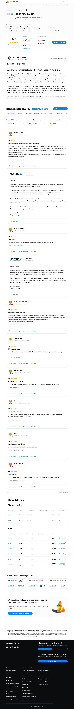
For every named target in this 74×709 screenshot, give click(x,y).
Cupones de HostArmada (44, 676)
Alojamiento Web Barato (28, 681)
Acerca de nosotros (11, 670)
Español (54, 123)
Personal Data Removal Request (12, 692)
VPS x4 (9, 553)
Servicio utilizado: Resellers (15, 357)
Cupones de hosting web (44, 670)
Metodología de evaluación (49, 4)
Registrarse (45, 648)
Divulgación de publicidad (62, 4)
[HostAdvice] (12, 2)
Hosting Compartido (27, 678)
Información (9, 689)
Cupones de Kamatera (43, 673)
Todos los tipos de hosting (28, 670)
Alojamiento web (26, 673)
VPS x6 (9, 559)
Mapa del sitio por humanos (10, 676)
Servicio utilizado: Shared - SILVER (16, 159)
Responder (13, 166)
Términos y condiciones (12, 699)
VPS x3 (9, 548)
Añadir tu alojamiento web (12, 683)
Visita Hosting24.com (59, 42)
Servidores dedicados (27, 693)
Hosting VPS (25, 684)
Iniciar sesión (60, 648)
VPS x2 (9, 543)
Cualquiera (11, 123)
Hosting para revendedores (29, 696)
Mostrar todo (26, 48)
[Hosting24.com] (9, 14)
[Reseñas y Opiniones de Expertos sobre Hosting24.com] (50, 30)
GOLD (9, 520)
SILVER (9, 515)
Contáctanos (9, 673)
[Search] (64, 2)
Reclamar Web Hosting (12, 686)
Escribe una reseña (61, 108)
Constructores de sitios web (28, 699)
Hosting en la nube (26, 690)
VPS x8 (9, 564)
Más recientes (33, 123)
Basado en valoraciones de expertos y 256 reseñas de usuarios (14, 46)
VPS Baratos (25, 687)
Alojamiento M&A (52, 661)
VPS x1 (9, 538)
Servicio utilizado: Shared (14, 387)
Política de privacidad (11, 696)
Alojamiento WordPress (28, 676)
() (34, 166)
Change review (24, 166)
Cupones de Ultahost (43, 681)
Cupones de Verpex (43, 684)
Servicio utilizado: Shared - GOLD (16, 245)
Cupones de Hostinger (43, 678)
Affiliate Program (10, 680)
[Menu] (66, 2)
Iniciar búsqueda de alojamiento (21, 613)
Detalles (63, 538)
